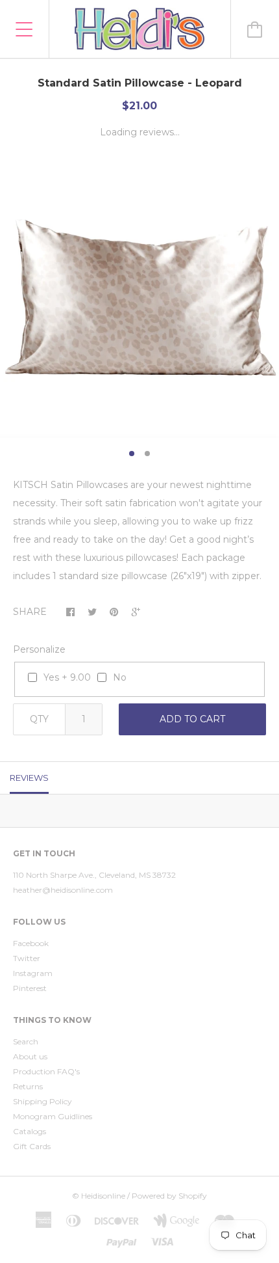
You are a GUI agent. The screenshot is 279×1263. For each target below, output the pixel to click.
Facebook (31, 943)
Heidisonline (103, 1196)
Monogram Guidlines (52, 1116)
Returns (28, 1086)
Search (25, 1041)
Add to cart (192, 719)
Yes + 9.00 (67, 677)
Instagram (33, 973)
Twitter (26, 958)
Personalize (39, 649)
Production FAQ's (46, 1071)
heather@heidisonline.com (63, 890)
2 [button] (147, 453)
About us (30, 1056)
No (120, 677)
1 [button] (131, 453)
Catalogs (29, 1131)
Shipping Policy (42, 1101)
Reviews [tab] (29, 777)
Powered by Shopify (169, 1196)
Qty (39, 719)
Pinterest (30, 988)
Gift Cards (32, 1146)
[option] (139, 297)
